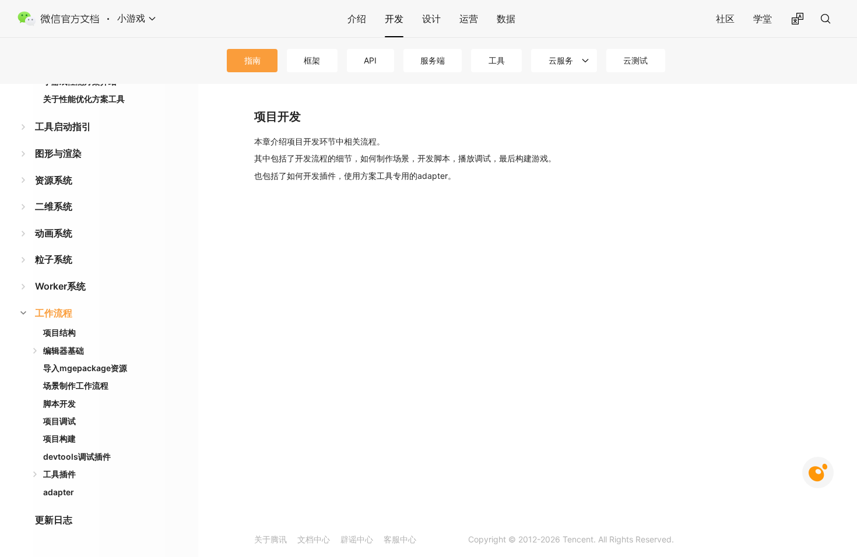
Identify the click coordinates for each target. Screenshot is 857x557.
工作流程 (53, 313)
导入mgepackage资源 (85, 368)
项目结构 (59, 332)
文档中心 (313, 539)
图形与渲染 (58, 153)
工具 (497, 60)
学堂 (762, 18)
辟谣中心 (356, 539)
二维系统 (53, 206)
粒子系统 (53, 259)
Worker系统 (60, 286)
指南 (252, 60)
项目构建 (59, 438)
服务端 (432, 60)
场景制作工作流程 (75, 385)
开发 (394, 18)
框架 (312, 60)
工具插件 (59, 474)
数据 (506, 18)
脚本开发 (59, 403)
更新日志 (53, 520)
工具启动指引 (63, 126)
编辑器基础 (63, 350)
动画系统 (53, 233)
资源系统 (53, 180)
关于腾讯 (270, 539)
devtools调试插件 (77, 456)
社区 (725, 18)
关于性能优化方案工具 (84, 99)
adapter (58, 492)
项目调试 (59, 421)
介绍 (356, 18)
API (370, 60)
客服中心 (400, 539)
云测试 (635, 60)
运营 (468, 18)
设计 (431, 18)
